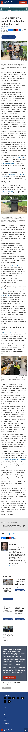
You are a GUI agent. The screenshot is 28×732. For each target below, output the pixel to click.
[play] (2, 730)
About (4, 707)
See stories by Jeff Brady (15, 566)
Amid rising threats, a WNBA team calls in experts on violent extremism (20, 582)
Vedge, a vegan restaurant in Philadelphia (14, 459)
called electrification (18, 157)
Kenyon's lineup (16, 266)
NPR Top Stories (15, 533)
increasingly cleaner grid (10, 163)
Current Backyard (8, 191)
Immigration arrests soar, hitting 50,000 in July (8, 636)
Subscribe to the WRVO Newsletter (11, 682)
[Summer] (14, 9)
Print (25, 29)
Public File (5, 720)
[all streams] (26, 730)
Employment (6, 714)
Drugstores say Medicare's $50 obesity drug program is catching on (8, 590)
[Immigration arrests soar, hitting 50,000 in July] (8, 629)
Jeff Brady (12, 544)
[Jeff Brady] (4, 546)
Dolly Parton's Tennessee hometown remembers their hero (7, 610)
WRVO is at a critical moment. (12, 649)
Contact (4, 717)
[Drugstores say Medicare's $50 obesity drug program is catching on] (8, 582)
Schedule (5, 711)
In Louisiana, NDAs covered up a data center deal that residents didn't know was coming (20, 610)
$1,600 (8, 295)
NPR (7, 533)
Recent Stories (7, 577)
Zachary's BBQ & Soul (9, 333)
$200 (2, 295)
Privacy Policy (6, 723)
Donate (23, 2)
